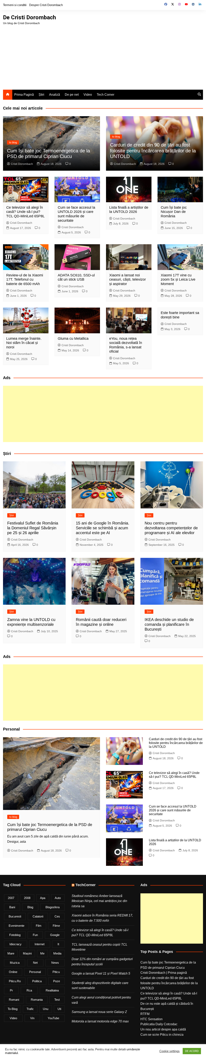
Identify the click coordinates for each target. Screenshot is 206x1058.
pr (11, 990)
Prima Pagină (24, 94)
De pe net (72, 94)
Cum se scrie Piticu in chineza (161, 1034)
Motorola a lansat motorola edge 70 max (100, 1021)
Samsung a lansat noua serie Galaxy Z (99, 1012)
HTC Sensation (151, 1019)
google (55, 935)
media (57, 953)
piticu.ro (15, 981)
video (13, 1018)
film (38, 925)
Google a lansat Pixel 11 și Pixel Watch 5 (101, 973)
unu (45, 1009)
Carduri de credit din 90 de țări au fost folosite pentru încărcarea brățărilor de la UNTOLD (153, 150)
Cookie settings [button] (169, 1051)
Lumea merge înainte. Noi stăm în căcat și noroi (23, 343)
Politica (37, 981)
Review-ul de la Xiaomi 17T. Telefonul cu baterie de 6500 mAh (24, 279)
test (57, 999)
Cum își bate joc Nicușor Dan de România (174, 211)
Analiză (54, 94)
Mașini (27, 953)
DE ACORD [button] (192, 1051)
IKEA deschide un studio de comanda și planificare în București (169, 624)
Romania (37, 999)
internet (39, 944)
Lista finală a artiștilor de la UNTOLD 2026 (128, 209)
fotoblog (15, 935)
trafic (30, 1009)
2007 (11, 898)
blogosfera (52, 907)
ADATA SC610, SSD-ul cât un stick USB (76, 277)
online (13, 972)
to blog (13, 142)
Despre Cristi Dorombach (46, 5)
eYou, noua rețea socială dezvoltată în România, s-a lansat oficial (125, 345)
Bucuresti (15, 916)
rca (29, 990)
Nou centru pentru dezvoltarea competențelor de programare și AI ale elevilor (171, 528)
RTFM (144, 1014)
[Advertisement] (103, 55)
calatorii (38, 916)
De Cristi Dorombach (29, 17)
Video (87, 94)
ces (57, 916)
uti (59, 1009)
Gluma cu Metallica (73, 339)
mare (10, 953)
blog (30, 907)
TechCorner (85, 885)
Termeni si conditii (14, 5)
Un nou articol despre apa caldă (163, 1029)
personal (35, 972)
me (42, 953)
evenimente (16, 925)
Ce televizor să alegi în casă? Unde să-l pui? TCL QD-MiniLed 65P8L (25, 211)
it (58, 944)
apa (42, 898)
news (55, 962)
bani (12, 907)
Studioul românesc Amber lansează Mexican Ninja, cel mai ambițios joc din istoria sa (99, 901)
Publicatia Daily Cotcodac (158, 1024)
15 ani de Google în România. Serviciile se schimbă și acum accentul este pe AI (102, 528)
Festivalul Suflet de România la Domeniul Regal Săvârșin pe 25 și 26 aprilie (32, 528)
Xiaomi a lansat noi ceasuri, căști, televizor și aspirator (127, 279)
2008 (27, 898)
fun (35, 935)
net (35, 962)
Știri (41, 94)
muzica (15, 962)
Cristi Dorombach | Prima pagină (163, 972)
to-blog (13, 1009)
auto (58, 898)
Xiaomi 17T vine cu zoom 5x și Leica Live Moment (178, 279)
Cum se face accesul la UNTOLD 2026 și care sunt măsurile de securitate (76, 214)
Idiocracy (15, 944)
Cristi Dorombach (22, 163)
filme (56, 925)
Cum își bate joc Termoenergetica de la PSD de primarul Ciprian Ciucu (48, 153)
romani (14, 999)
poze (56, 981)
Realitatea (52, 990)
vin (32, 1018)
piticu (56, 972)
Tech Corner (105, 94)
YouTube (53, 1018)
